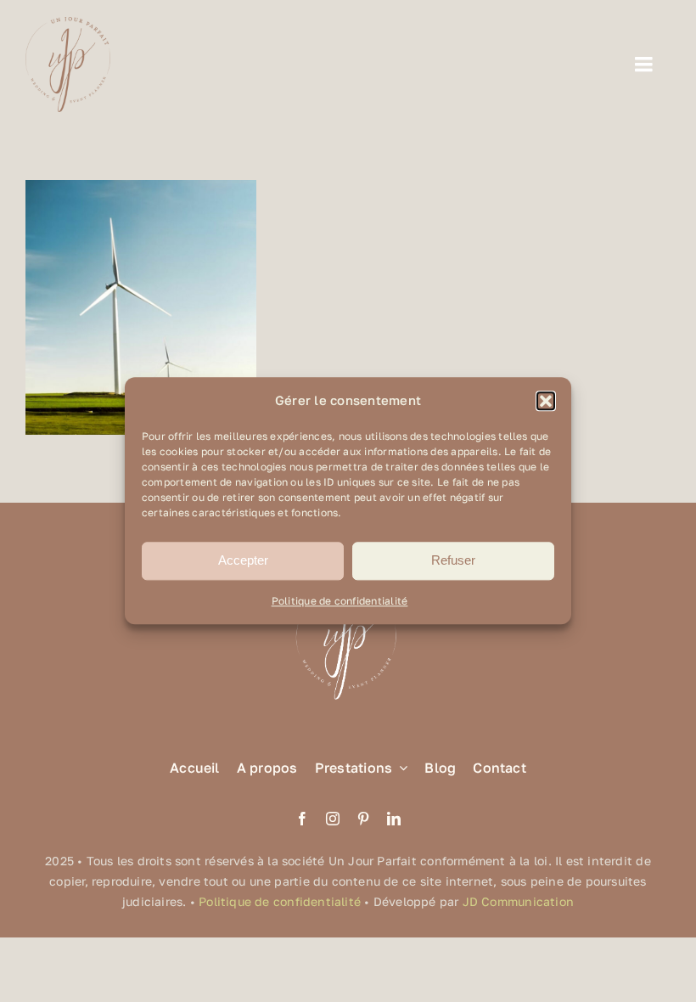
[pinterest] (363, 818)
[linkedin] (394, 818)
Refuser (453, 561)
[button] (545, 400)
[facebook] (302, 818)
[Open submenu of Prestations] (399, 768)
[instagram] (333, 818)
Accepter (243, 561)
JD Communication (518, 901)
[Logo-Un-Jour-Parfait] (67, 23)
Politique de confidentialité (340, 600)
